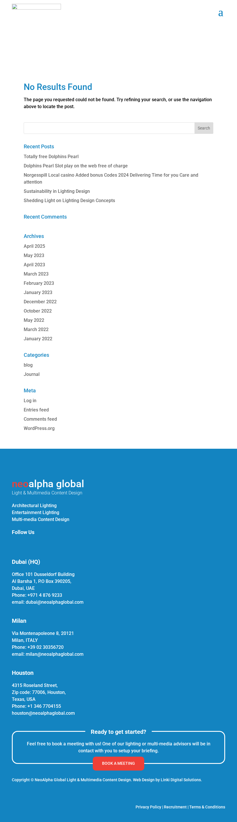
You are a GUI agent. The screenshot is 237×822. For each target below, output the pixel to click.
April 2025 (34, 246)
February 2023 (39, 283)
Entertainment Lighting (35, 512)
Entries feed (36, 410)
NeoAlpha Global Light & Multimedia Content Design (83, 779)
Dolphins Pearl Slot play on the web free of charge (76, 166)
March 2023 (36, 274)
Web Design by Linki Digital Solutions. (167, 779)
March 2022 (36, 329)
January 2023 (38, 292)
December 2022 (40, 301)
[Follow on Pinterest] (42, 544)
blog (28, 365)
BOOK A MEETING (118, 763)
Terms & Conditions (207, 807)
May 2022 (34, 320)
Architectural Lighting (34, 505)
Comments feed (40, 419)
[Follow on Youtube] (56, 544)
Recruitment (175, 807)
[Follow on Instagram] (28, 544)
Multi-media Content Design (40, 519)
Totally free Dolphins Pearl (51, 156)
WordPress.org (39, 428)
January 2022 (38, 338)
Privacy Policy (148, 807)
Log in (30, 400)
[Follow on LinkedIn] (15, 544)
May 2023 (34, 255)
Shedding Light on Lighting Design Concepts (69, 200)
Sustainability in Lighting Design (57, 191)
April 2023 (34, 264)
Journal (32, 374)
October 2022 (38, 311)
